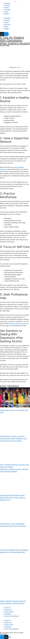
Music (6, 11)
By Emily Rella (4, 45)
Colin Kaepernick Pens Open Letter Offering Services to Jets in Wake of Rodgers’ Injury (12, 497)
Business (7, 3)
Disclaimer (7, 614)
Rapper (6, 14)
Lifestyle (7, 5)
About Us (7, 607)
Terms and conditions (11, 616)
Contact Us (8, 610)
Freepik (19, 67)
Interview (7, 9)
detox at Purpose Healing (17, 323)
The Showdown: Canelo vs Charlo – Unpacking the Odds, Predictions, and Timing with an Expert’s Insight (13, 438)
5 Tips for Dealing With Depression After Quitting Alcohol (15, 40)
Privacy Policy (8, 612)
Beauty (6, 7)
